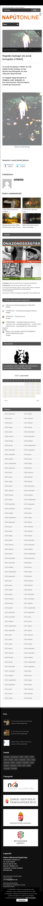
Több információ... (30, 898)
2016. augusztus (29, 666)
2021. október (9, 675)
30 (32, 396)
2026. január (8, 445)
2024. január (8, 554)
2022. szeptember (10, 626)
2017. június (28, 621)
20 (16, 393)
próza (32, 762)
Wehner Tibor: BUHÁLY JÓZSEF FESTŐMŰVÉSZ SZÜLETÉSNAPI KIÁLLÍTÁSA (20, 332)
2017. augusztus (29, 612)
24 (38, 393)
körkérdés (6, 762)
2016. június (28, 675)
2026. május (8, 427)
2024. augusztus (10, 522)
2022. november (10, 617)
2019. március (28, 526)
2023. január (8, 608)
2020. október (28, 441)
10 (38, 387)
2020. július (27, 454)
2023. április (8, 594)
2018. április (28, 576)
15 (27, 390)
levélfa (12, 762)
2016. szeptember (30, 662)
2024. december (10, 504)
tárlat (19, 765)
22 (27, 393)
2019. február (28, 531)
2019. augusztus (29, 504)
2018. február (28, 585)
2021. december (10, 666)
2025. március (9, 490)
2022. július (8, 635)
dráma (32, 757)
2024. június (8, 531)
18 (5, 393)
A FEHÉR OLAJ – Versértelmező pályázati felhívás (21, 311)
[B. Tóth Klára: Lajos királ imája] (31, 207)
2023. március (9, 599)
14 (21, 390)
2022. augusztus (10, 630)
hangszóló (22, 760)
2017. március (28, 635)
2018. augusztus (29, 558)
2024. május (8, 535)
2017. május (28, 626)
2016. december (29, 648)
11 (5, 390)
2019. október (28, 495)
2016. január (28, 698)
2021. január (28, 427)
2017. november (29, 599)
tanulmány (13, 765)
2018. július (27, 563)
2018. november (29, 544)
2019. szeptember (30, 499)
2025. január (8, 499)
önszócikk (14, 768)
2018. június (28, 567)
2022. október (9, 621)
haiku (16, 760)
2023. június (8, 585)
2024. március (9, 544)
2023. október (9, 567)
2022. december (10, 612)
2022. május (8, 644)
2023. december (10, 558)
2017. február (28, 639)
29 (27, 396)
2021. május (8, 698)
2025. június (8, 477)
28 (21, 396)
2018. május (28, 572)
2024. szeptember (10, 517)
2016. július (27, 671)
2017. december (29, 594)
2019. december (29, 486)
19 (10, 393)
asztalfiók (6, 757)
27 (16, 396)
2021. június (8, 693)
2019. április (28, 522)
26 (10, 396)
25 (5, 396)
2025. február (9, 495)
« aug (5, 400)
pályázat (6, 765)
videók (28, 765)
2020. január (28, 481)
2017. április (28, 630)
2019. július (27, 508)
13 (16, 390)
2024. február (9, 549)
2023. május (8, 590)
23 (32, 393)
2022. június (8, 639)
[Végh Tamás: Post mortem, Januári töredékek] (31, 223)
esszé (5, 760)
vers (24, 765)
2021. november (10, 671)
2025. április (8, 486)
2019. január (28, 535)
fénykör (11, 760)
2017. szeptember (29, 608)
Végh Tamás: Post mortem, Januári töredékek (30, 226)
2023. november (10, 563)
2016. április (28, 684)
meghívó (18, 762)
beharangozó (14, 757)
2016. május (28, 680)
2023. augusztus (10, 576)
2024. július (8, 526)
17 (38, 390)
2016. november (29, 653)
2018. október (28, 549)
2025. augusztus (10, 468)
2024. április (8, 540)
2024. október (9, 513)
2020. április (28, 468)
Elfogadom (21, 900)
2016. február (28, 693)
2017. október (28, 603)
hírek (28, 760)
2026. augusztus (10, 414)
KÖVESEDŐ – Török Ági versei (15, 316)
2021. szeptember (10, 680)
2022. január (8, 662)
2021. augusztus (10, 684)
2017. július (27, 617)
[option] (21, 359)
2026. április (8, 432)
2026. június (8, 423)
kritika (33, 760)
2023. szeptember (10, 572)
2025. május (8, 481)
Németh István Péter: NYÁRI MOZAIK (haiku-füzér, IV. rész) (11, 226)
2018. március (28, 581)
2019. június (28, 513)
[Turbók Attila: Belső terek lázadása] (11, 207)
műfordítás (26, 762)
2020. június (28, 459)
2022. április (8, 648)
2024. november (10, 508)
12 (10, 390)
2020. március (28, 472)
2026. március (9, 436)
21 (21, 393)
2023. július (8, 581)
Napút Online (18, 180)
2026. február (9, 441)
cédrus (26, 757)
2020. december (29, 432)
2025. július (8, 472)
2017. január (28, 644)
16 (32, 390)
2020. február (28, 477)
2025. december (10, 450)
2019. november (29, 490)
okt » (37, 400)
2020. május (28, 463)
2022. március (9, 653)
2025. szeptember (10, 463)
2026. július (8, 418)
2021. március (28, 418)
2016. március (28, 689)
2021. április (28, 414)
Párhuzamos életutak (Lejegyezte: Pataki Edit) (20, 305)
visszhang (7, 768)
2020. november (29, 436)
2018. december (29, 540)
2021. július (8, 689)
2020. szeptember (30, 445)
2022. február (9, 657)
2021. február (28, 423)
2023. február (9, 603)
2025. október (9, 459)
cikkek (21, 757)
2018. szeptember (30, 554)
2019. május (28, 517)
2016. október (28, 657)
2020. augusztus (29, 450)
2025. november (10, 454)
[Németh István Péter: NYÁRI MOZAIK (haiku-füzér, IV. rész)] (11, 223)
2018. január (28, 590)
